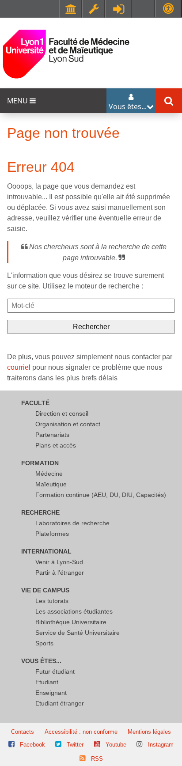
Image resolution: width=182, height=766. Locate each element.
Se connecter (118, 9)
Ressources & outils (93, 9)
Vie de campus (45, 590)
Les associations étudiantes (74, 611)
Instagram (161, 744)
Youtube (116, 744)
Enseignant (51, 692)
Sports (44, 643)
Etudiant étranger (59, 703)
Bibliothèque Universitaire (70, 622)
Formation (40, 462)
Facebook (32, 744)
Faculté (35, 402)
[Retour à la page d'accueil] (66, 53)
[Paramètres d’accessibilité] (168, 8)
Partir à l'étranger (59, 572)
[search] (91, 306)
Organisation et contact (67, 424)
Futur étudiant (55, 671)
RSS (97, 758)
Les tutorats (51, 600)
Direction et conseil (61, 413)
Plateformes (52, 533)
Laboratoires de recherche (72, 523)
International (46, 551)
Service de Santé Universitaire (77, 632)
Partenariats (52, 434)
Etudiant (46, 682)
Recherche (40, 512)
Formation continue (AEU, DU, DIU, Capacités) (100, 494)
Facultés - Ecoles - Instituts (70, 9)
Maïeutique (51, 484)
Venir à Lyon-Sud (59, 561)
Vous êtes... (41, 660)
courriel (18, 367)
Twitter (75, 744)
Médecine (49, 473)
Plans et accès (55, 445)
